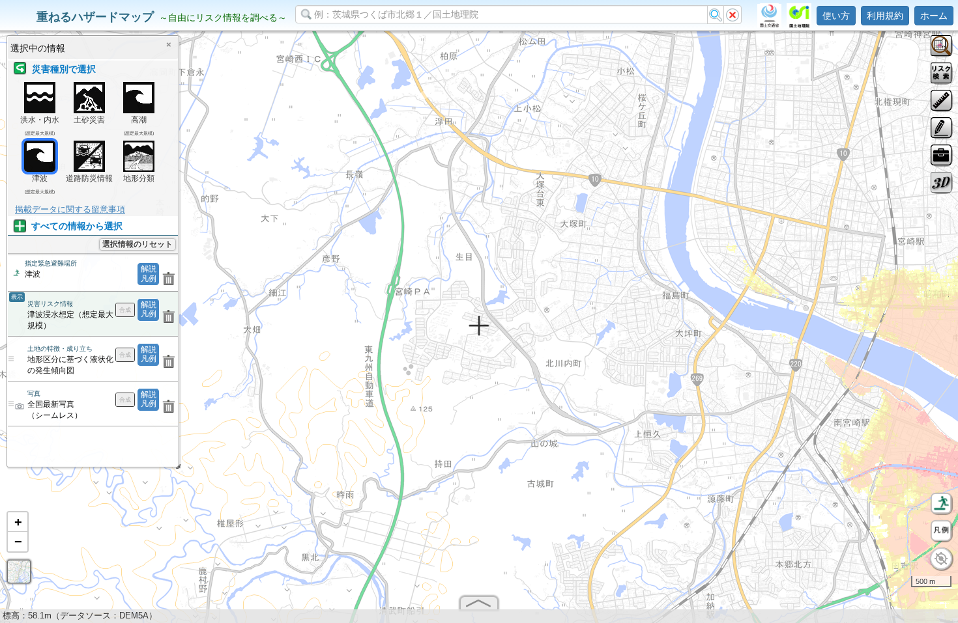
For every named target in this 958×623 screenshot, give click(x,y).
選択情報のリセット (137, 244)
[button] (17, 522)
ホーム (934, 15)
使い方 (836, 15)
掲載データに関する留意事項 (70, 209)
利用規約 (885, 15)
